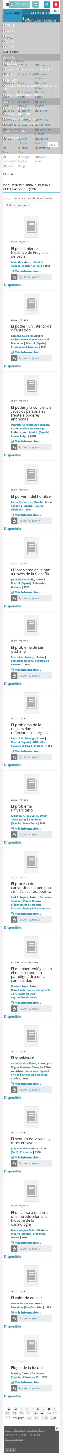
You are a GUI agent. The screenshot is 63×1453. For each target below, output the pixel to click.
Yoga (23, 166)
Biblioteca (19, 1430)
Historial (35, 4)
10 (7, 1413)
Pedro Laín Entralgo (32, 428)
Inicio (8, 1430)
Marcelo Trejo (19, 986)
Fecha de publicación (18, 18)
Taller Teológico (30, 1435)
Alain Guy (17, 262)
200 (53, 1418)
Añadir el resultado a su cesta (33, 198)
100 (44, 1418)
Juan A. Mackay (20, 1148)
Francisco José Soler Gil (25, 1230)
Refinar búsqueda (18, 205)
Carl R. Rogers (19, 897)
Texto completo (14, 131)
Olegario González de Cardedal (30, 424)
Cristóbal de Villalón (23, 1063)
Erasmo (15, 1373)
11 (14, 1413)
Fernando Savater (22, 1303)
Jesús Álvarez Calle (22, 579)
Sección (9, 101)
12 (21, 1413)
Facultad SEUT (35, 1430)
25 (29, 1418)
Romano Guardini (22, 335)
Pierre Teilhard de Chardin (27, 502)
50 (36, 1418)
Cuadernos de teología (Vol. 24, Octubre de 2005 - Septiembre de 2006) (31, 993)
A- (7, 1450)
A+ (14, 1450)
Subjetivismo (9, 161)
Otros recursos (14, 1439)
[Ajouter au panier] (14, 277)
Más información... (28, 271)
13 (28, 1413)
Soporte (9, 57)
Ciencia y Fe (12, 1435)
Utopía (9, 166)
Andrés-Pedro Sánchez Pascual (30, 339)
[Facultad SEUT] (13, 13)
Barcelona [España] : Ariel (26, 1307)
